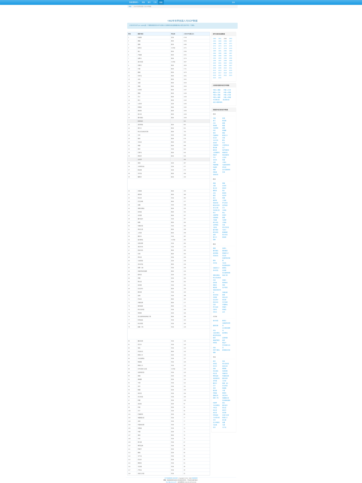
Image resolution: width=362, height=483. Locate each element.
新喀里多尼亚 (226, 350)
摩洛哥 (215, 390)
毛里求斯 (225, 371)
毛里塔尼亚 (216, 378)
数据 (160, 2)
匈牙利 (224, 195)
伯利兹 (215, 282)
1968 (214, 43)
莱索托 (224, 393)
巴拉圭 (224, 255)
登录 (233, 2)
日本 (214, 123)
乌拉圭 (224, 263)
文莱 (214, 162)
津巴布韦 (225, 395)
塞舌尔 (215, 383)
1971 (230, 43)
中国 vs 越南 (216, 97)
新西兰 (224, 320)
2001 (219, 63)
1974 (225, 46)
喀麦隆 (224, 388)
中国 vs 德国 (227, 92)
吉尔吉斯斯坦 (226, 169)
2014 (225, 70)
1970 (225, 43)
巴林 (223, 172)
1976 (214, 48)
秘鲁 (223, 295)
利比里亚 (215, 371)
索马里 (224, 420)
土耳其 (224, 200)
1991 (230, 55)
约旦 (223, 142)
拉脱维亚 (215, 217)
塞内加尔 (225, 405)
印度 (223, 138)
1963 (230, 38)
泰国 (223, 123)
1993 (219, 58)
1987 (230, 53)
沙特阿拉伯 (225, 145)
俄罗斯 (215, 200)
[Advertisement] (182, 13)
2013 (219, 70)
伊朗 (214, 169)
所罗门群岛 (216, 350)
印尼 (214, 130)
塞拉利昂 (225, 378)
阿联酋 (215, 172)
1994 (225, 58)
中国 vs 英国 (216, 95)
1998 (225, 60)
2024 (214, 78)
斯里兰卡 (225, 135)
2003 (230, 63)
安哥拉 (215, 363)
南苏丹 (224, 410)
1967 (230, 41)
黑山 (223, 212)
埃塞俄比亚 (225, 398)
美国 (214, 248)
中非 (214, 420)
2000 (214, 63)
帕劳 (223, 340)
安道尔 (224, 215)
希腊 (223, 198)
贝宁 (214, 385)
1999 (230, 60)
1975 (230, 46)
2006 (225, 65)
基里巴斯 (215, 325)
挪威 (223, 217)
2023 (230, 75)
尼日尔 (215, 366)
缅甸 (223, 133)
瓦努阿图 (225, 338)
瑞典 (214, 239)
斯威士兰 (225, 417)
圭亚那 (224, 270)
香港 (223, 118)
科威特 (215, 167)
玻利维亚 (225, 250)
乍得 (223, 390)
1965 (219, 41)
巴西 (214, 304)
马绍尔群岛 (216, 333)
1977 (219, 48)
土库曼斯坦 (216, 152)
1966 (225, 41)
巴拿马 (215, 309)
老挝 (214, 133)
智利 (214, 260)
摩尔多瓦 (215, 222)
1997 (219, 60)
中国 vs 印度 (227, 95)
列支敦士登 (216, 210)
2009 (219, 68)
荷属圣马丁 (225, 253)
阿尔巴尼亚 (225, 227)
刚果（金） (225, 383)
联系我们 (175, 478)
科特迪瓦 (215, 415)
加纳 (214, 368)
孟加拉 (215, 142)
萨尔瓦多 (215, 307)
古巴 (223, 312)
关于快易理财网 (168, 478)
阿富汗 (215, 155)
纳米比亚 (225, 366)
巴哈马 (215, 312)
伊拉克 (224, 167)
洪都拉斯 (225, 292)
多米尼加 (215, 295)
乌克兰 (224, 230)
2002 (225, 63)
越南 (223, 128)
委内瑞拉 (215, 250)
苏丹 (214, 427)
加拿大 (224, 248)
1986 (225, 53)
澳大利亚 (215, 320)
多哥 (214, 388)
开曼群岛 (225, 304)
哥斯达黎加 (216, 275)
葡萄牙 (215, 190)
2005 (219, 65)
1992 (214, 58)
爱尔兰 (215, 237)
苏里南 (215, 297)
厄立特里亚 (216, 422)
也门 (223, 147)
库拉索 (224, 299)
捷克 (214, 195)
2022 (225, 75)
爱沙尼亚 (225, 234)
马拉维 (215, 425)
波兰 (214, 198)
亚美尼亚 (215, 174)
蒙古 (223, 140)
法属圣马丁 (216, 268)
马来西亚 (215, 128)
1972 (214, 46)
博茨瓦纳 (215, 376)
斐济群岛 (225, 333)
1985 (219, 53)
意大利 (215, 188)
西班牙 (224, 188)
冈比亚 (215, 410)
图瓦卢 (224, 342)
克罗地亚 (225, 205)
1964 (214, 41)
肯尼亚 (215, 412)
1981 (219, 51)
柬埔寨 (224, 130)
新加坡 (224, 120)
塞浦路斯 (225, 232)
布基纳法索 (225, 376)
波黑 (214, 234)
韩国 (223, 125)
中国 (214, 118)
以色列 (224, 157)
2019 (230, 73)
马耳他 (224, 210)
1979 (230, 48)
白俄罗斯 (215, 215)
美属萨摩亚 (216, 340)
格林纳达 (225, 282)
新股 (143, 2)
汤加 (214, 347)
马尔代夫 (215, 140)
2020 (214, 75)
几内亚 (224, 380)
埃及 (223, 361)
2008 (214, 68)
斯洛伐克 (215, 232)
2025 (219, 78)
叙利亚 (215, 150)
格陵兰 (215, 285)
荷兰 (214, 212)
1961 (219, 38)
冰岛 (214, 193)
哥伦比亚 (225, 297)
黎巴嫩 (215, 147)
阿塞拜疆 (215, 164)
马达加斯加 (216, 405)
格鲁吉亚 (225, 152)
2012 (214, 70)
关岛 (214, 330)
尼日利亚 (225, 385)
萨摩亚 (215, 342)
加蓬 (223, 422)
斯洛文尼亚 (216, 205)
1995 (230, 58)
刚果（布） (216, 398)
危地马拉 (215, 302)
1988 (214, 55)
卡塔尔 (224, 162)
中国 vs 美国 (216, 90)
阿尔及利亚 (225, 363)
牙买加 (215, 263)
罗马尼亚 (225, 203)
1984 (214, 53)
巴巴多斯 (225, 302)
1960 (214, 38)
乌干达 (224, 427)
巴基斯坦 (215, 135)
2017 (219, 73)
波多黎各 (215, 253)
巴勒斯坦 (215, 145)
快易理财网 (133, 2)
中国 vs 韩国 (227, 97)
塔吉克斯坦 (225, 155)
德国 (223, 183)
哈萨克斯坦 (225, 150)
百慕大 (224, 280)
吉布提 (215, 380)
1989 (219, 55)
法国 (214, 185)
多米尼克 (215, 270)
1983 (230, 51)
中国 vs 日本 (227, 90)
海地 (223, 285)
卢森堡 (215, 220)
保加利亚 (215, 203)
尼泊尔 (215, 138)
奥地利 (224, 193)
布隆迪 (215, 393)
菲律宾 (215, 125)
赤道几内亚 (225, 415)
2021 (219, 75)
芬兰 (223, 207)
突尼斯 (224, 412)
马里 (223, 425)
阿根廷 (224, 309)
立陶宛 (224, 222)
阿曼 (223, 160)
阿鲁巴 (224, 307)
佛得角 (224, 368)
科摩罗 (215, 403)
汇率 (155, 2)
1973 (219, 46)
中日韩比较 (216, 99)
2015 (230, 70)
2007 (230, 65)
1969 (219, 43)
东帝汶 (215, 160)
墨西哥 (215, 287)
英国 (214, 183)
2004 (214, 65)
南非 (214, 361)
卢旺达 (215, 407)
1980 (214, 51)
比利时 (224, 185)
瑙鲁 (214, 352)
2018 (225, 73)
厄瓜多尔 (215, 299)
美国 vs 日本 (216, 92)
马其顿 (224, 220)
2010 (225, 68)
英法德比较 (226, 99)
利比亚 (215, 373)
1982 (225, 51)
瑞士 (223, 190)
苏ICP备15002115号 (171, 482)
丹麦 (223, 225)
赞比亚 (224, 407)
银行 (149, 2)
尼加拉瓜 (215, 255)
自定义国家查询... (218, 102)
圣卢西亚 (225, 287)
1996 (214, 60)
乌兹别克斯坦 (226, 164)
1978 (225, 48)
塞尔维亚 (215, 230)
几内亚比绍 (216, 417)
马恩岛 (215, 227)
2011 (230, 68)
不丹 (214, 157)
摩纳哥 (224, 237)
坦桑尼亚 (225, 373)
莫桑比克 (215, 395)
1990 (225, 55)
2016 (214, 73)
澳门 (214, 120)
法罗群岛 (215, 225)
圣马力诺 (215, 207)
